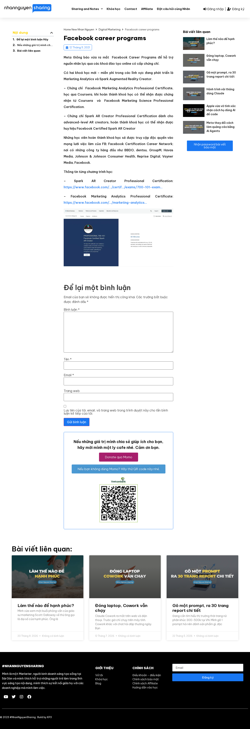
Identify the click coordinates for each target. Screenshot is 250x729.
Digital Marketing (110, 29)
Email (69, 375)
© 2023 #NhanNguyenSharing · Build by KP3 (26, 717)
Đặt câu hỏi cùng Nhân (173, 9)
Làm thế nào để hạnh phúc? (46, 605)
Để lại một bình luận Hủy (32, 39)
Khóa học (114, 9)
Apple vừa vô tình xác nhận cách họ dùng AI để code (221, 110)
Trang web (72, 390)
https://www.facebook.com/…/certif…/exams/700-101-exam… (113, 187)
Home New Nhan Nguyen (79, 29)
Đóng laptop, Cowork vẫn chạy (121, 608)
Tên (68, 359)
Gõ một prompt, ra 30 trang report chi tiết (200, 608)
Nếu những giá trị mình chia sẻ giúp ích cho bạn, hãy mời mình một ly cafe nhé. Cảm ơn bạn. (35, 45)
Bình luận (72, 309)
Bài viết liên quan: (29, 50)
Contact (130, 9)
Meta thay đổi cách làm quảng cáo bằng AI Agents (220, 127)
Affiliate (147, 9)
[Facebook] (29, 697)
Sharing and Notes (85, 9)
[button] (51, 32)
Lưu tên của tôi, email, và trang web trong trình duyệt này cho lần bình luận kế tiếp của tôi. (116, 412)
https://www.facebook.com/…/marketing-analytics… (105, 202)
